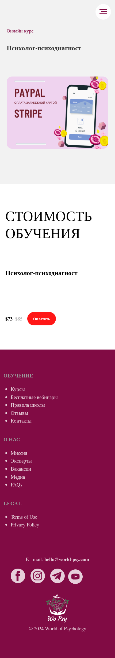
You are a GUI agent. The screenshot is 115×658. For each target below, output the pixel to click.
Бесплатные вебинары (34, 397)
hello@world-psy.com (66, 559)
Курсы (18, 389)
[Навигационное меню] (103, 11)
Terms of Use (24, 516)
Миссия (19, 452)
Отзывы (19, 412)
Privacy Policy (25, 524)
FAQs (16, 484)
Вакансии (21, 468)
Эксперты (21, 460)
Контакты (21, 420)
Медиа (18, 476)
